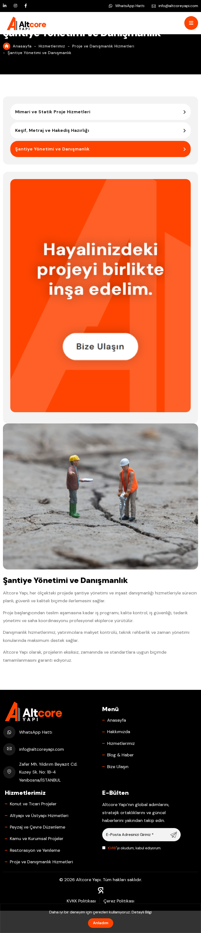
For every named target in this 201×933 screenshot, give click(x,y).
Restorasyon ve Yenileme (35, 850)
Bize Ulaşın (117, 767)
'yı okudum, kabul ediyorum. (134, 848)
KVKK (112, 848)
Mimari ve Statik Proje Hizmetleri (52, 112)
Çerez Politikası (118, 901)
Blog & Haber (120, 755)
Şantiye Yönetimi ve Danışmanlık (52, 149)
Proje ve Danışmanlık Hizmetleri (103, 46)
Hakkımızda (118, 732)
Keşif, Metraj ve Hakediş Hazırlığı (52, 130)
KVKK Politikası (81, 901)
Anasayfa (22, 46)
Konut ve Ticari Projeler (33, 804)
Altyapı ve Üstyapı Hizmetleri (39, 816)
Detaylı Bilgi (142, 912)
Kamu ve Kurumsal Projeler (36, 839)
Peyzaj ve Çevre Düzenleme (37, 827)
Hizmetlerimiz (52, 46)
